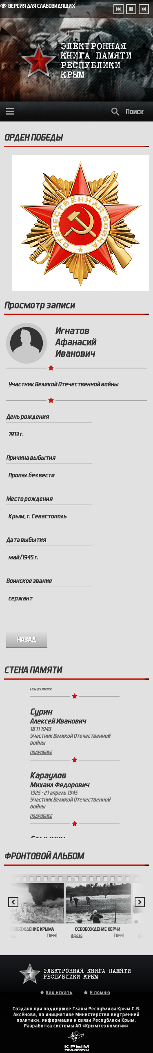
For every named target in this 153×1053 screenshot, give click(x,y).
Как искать (59, 992)
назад (26, 639)
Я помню (100, 992)
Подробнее (41, 740)
